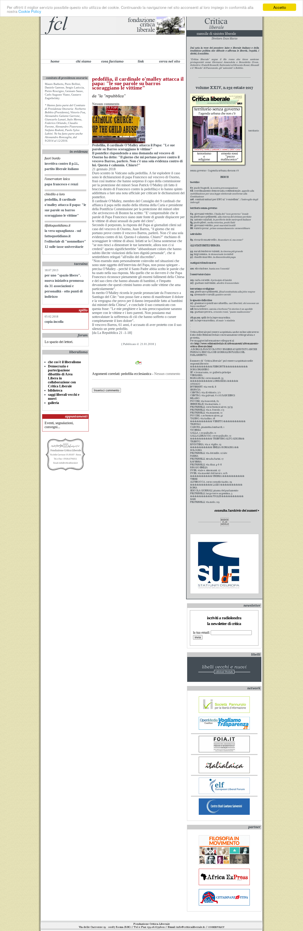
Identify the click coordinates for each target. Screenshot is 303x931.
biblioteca (55, 390)
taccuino (81, 264)
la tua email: (202, 632)
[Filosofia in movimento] (224, 863)
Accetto (279, 7)
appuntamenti (76, 416)
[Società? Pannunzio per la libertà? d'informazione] (224, 711)
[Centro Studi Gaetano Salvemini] (224, 813)
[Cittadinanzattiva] (224, 904)
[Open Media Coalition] (224, 728)
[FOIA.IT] (224, 751)
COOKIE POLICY (216, 927)
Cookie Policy (29, 11)
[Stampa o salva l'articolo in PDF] (138, 363)
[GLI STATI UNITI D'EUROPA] (220, 589)
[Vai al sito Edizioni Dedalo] (217, 130)
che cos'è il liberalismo (64, 362)
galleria (53, 403)
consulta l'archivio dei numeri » (236, 510)
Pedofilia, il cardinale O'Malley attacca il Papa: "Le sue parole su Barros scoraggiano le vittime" (138, 83)
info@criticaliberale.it (190, 927)
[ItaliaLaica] (224, 772)
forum (83, 335)
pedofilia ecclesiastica (136, 374)
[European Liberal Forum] (224, 793)
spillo (83, 310)
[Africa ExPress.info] (224, 884)
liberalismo (78, 352)
